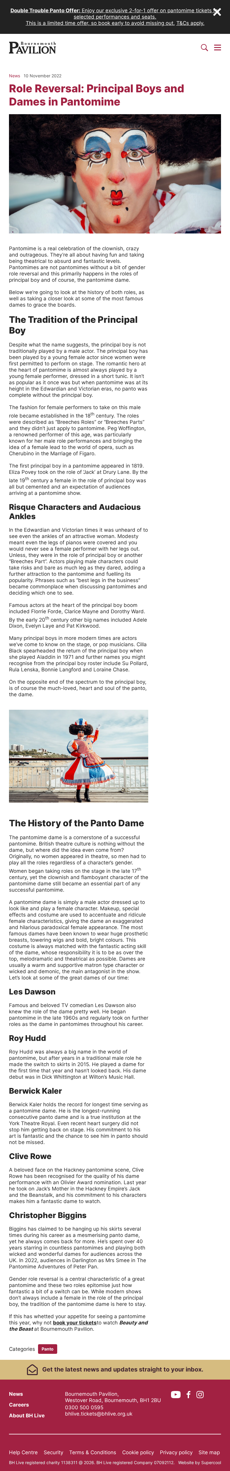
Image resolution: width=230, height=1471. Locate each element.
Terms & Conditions (92, 1452)
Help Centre (23, 1452)
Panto (48, 1348)
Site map (209, 1452)
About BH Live (27, 1416)
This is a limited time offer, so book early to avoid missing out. (100, 23)
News (16, 1394)
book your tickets (75, 1323)
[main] (115, 710)
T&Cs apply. (190, 23)
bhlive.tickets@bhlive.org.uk (98, 1414)
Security (53, 1452)
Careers (19, 1405)
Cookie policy (138, 1452)
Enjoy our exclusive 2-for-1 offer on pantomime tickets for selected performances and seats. (115, 13)
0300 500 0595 (84, 1407)
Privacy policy (176, 1452)
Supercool (211, 1462)
